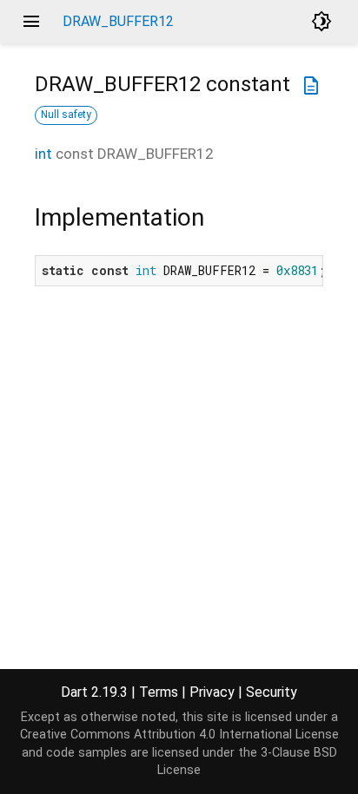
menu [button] (31, 21)
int (43, 153)
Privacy (212, 692)
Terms (158, 692)
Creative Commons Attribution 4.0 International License (179, 734)
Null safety (66, 114)
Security (271, 692)
